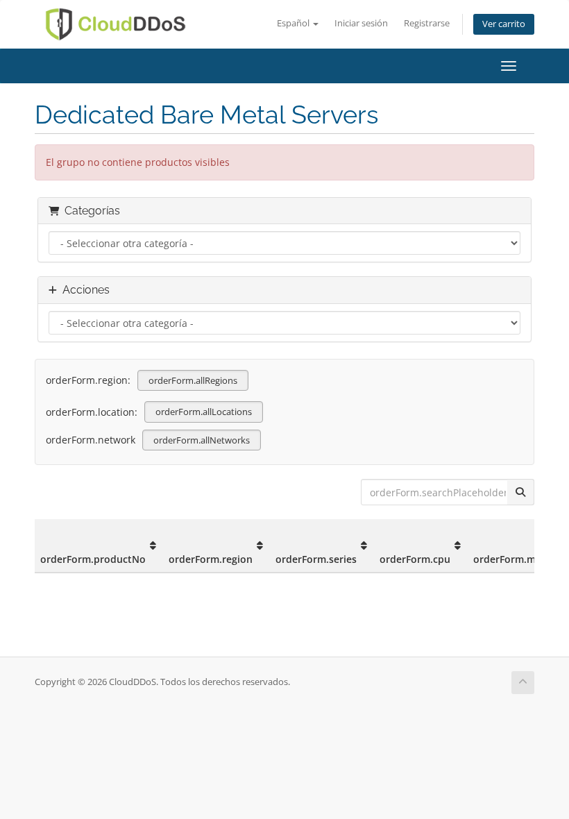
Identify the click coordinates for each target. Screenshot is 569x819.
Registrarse (427, 23)
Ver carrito (503, 24)
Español (294, 23)
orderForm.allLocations (203, 411)
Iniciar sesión (361, 23)
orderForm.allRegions (192, 380)
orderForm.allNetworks (201, 440)
